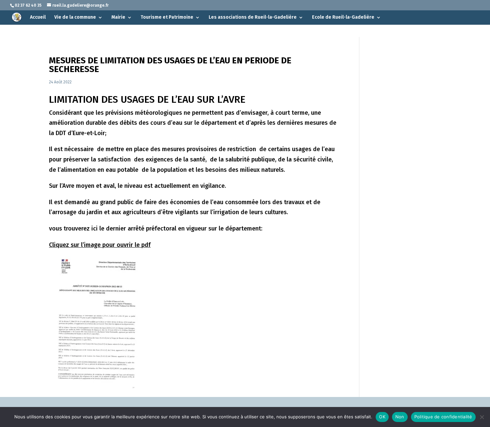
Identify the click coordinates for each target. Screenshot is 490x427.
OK (382, 416)
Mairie (118, 17)
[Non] (481, 417)
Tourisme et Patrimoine (167, 17)
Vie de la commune (75, 17)
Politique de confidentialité (443, 416)
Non (399, 416)
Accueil (38, 17)
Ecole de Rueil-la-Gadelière (343, 17)
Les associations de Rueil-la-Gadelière (253, 17)
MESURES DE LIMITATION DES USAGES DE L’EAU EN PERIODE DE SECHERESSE (170, 64)
